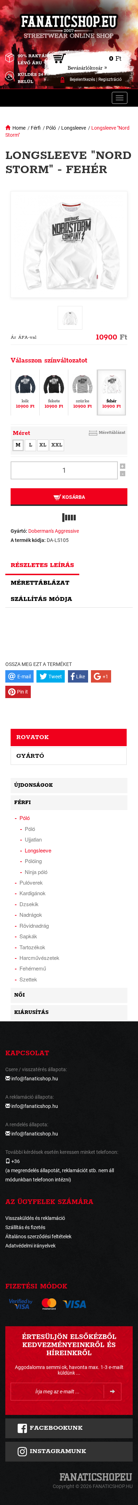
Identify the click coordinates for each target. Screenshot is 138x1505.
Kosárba (73, 497)
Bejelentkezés (82, 79)
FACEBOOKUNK (55, 1428)
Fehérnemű (32, 968)
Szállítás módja (41, 599)
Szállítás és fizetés (25, 1227)
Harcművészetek (39, 957)
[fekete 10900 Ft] (54, 392)
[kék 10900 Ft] (25, 392)
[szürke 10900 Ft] (82, 392)
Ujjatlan (33, 839)
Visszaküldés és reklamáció (35, 1218)
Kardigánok (32, 893)
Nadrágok (30, 914)
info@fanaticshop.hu (34, 1078)
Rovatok (32, 737)
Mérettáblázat (112, 432)
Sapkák (28, 936)
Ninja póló (36, 871)
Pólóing (33, 860)
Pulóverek (31, 882)
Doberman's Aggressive (53, 531)
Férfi (36, 128)
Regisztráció (110, 79)
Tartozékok (32, 947)
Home (18, 128)
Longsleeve (73, 128)
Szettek (28, 979)
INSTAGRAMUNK (57, 1451)
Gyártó (30, 756)
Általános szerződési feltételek (38, 1236)
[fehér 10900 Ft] (111, 392)
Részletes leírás (42, 565)
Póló (51, 128)
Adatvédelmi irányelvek (30, 1246)
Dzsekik (29, 904)
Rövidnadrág (34, 925)
